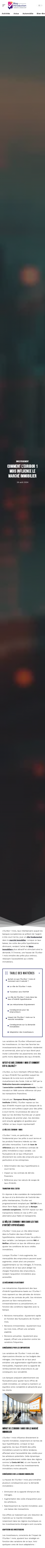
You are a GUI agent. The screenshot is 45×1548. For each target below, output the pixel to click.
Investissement (22, 461)
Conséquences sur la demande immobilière (22, 1026)
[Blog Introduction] (17, 5)
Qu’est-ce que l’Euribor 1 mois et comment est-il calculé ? (21, 980)
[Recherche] (34, 5)
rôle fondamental (34, 937)
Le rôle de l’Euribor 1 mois (20, 986)
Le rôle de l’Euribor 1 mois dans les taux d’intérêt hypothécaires (22, 998)
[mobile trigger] (4, 5)
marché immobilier (17, 940)
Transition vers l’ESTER (19, 992)
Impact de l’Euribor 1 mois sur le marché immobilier (21, 1018)
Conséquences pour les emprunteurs (19, 1011)
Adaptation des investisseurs (21, 1032)
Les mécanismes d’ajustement (22, 1004)
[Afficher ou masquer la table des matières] (37, 973)
